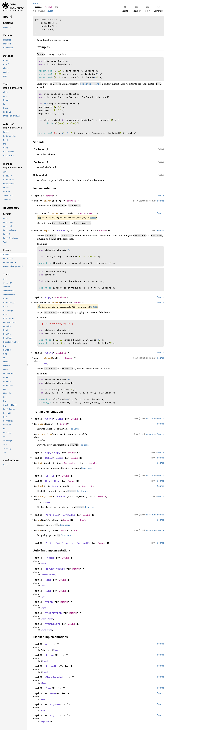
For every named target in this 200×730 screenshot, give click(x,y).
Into (53, 693)
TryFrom (55, 704)
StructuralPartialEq (76, 543)
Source (50, 11)
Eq (46, 475)
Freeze (49, 557)
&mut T (92, 213)
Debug (49, 457)
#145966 (93, 307)
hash (41, 486)
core (13, 4)
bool (83, 520)
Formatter (70, 463)
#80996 (93, 217)
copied (56, 302)
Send (48, 579)
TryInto (55, 715)
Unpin (49, 601)
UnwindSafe (52, 623)
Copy (48, 297)
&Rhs (64, 530)
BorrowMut (52, 666)
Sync (48, 590)
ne (39, 530)
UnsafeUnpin (53, 612)
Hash (48, 481)
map (46, 230)
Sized (47, 502)
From (48, 688)
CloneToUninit (55, 677)
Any (47, 644)
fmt (40, 463)
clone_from (45, 434)
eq (39, 520)
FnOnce (61, 230)
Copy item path (56, 7)
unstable (150, 418)
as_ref (48, 200)
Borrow (49, 655)
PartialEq (52, 514)
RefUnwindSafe (55, 568)
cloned (48, 358)
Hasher (56, 486)
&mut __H (87, 486)
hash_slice (45, 496)
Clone (49, 352)
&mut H (102, 496)
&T (76, 200)
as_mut (56, 213)
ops (40, 3)
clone (41, 423)
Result (92, 463)
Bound (49, 195)
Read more (75, 428)
